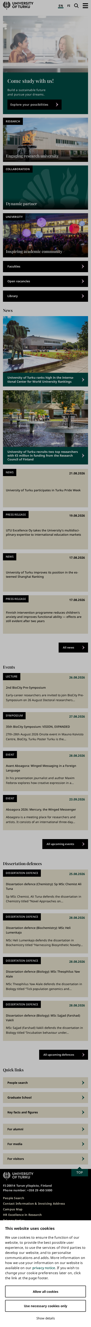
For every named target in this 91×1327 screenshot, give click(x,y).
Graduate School (19, 1097)
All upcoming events (60, 844)
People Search (13, 1198)
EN (61, 6)
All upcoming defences (58, 1055)
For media (14, 1144)
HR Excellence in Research (22, 1215)
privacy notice (43, 1268)
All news (68, 647)
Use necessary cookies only (45, 1306)
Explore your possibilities (29, 104)
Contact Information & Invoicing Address (34, 1203)
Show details (45, 1318)
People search (17, 1083)
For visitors (15, 1159)
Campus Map (12, 1209)
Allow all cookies (45, 1291)
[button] (85, 5)
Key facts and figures (22, 1112)
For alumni (15, 1129)
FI (68, 6)
